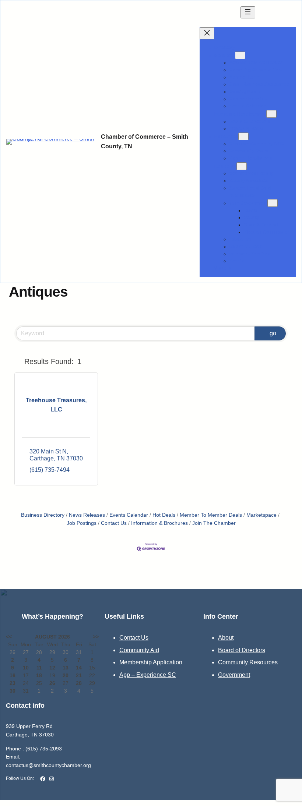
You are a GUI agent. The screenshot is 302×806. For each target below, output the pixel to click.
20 (66, 675)
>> (96, 637)
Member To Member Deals (211, 515)
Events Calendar (128, 515)
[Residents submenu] (241, 166)
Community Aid (139, 650)
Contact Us (114, 523)
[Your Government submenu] (272, 203)
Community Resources (248, 662)
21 (79, 675)
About (225, 637)
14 (79, 668)
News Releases (87, 515)
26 (52, 683)
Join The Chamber (214, 523)
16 (12, 675)
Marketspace (261, 515)
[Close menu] (207, 33)
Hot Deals (163, 515)
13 (66, 668)
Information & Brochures (159, 523)
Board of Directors (241, 650)
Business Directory (42, 515)
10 (26, 668)
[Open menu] (247, 12)
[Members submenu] (240, 55)
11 (39, 668)
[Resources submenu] (243, 136)
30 (12, 691)
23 (12, 683)
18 (39, 675)
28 (79, 683)
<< (9, 637)
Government (234, 675)
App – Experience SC (147, 675)
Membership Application (150, 662)
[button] (17, 361)
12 (52, 668)
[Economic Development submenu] (271, 114)
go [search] (273, 333)
